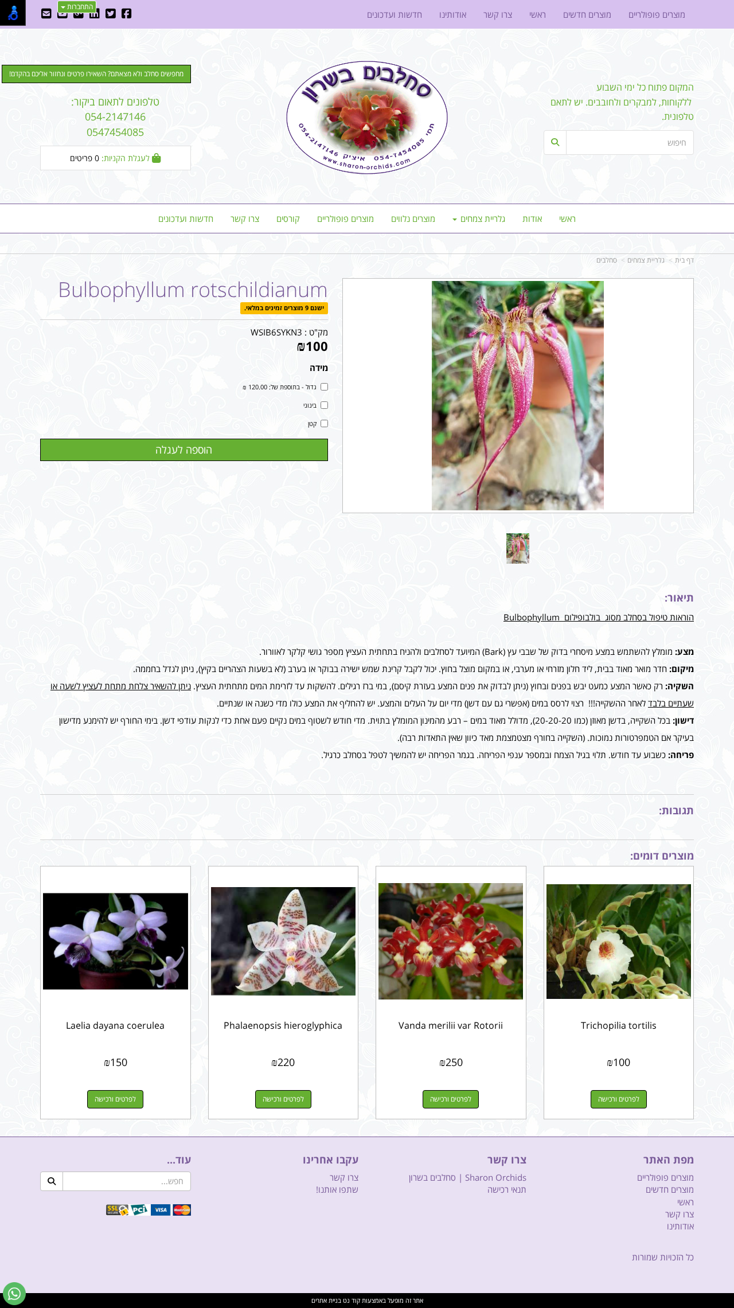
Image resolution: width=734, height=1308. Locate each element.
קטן (312, 423)
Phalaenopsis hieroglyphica (283, 1025)
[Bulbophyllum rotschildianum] (517, 548)
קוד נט (350, 1300)
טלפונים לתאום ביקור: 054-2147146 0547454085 (115, 117)
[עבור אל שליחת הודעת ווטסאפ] (14, 1293)
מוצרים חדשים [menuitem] (587, 14)
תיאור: (679, 597)
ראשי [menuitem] (567, 218)
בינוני (310, 405)
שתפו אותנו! (337, 1189)
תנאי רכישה (506, 1189)
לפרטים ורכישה (618, 1099)
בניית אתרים (326, 1300)
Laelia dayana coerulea (115, 1025)
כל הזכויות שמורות (663, 1257)
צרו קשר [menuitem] (245, 218)
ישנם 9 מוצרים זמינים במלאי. (284, 308)
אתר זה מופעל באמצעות (367, 1300)
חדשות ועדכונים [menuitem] (185, 218)
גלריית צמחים (646, 260)
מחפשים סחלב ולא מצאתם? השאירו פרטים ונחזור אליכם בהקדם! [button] (96, 74)
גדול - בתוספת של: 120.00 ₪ (280, 386)
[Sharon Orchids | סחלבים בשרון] (367, 117)
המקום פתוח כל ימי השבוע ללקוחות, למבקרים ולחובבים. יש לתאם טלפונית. (622, 102)
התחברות (79, 6)
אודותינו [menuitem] (452, 14)
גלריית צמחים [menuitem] (481, 218)
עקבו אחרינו (330, 1160)
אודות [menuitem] (532, 218)
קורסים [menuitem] (288, 218)
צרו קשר (506, 1160)
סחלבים (606, 260)
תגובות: (676, 810)
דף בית (684, 260)
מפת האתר (668, 1160)
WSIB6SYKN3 (276, 332)
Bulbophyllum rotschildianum (193, 289)
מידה (319, 367)
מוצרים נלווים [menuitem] (413, 218)
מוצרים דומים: (662, 855)
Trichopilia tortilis (619, 1025)
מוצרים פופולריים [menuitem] (345, 218)
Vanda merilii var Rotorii (451, 1025)
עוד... (179, 1160)
